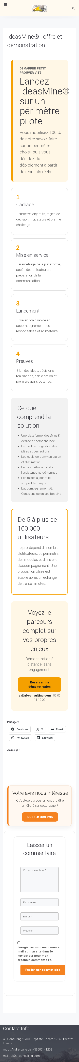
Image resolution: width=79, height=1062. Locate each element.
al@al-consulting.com (35, 695)
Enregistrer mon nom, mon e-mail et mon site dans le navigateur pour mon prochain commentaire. (39, 953)
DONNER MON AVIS (40, 817)
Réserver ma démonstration (39, 684)
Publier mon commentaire (42, 969)
